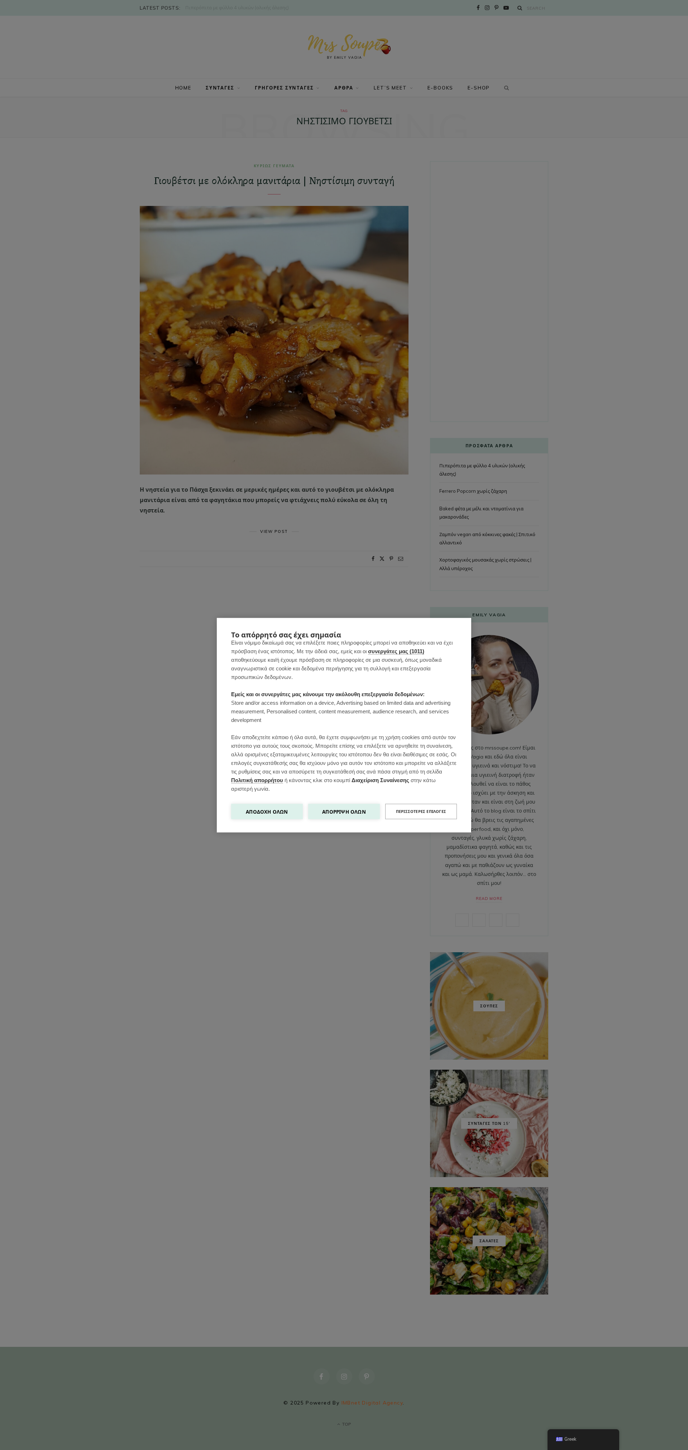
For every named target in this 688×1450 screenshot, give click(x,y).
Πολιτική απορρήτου (257, 780)
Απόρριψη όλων (344, 811)
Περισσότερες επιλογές (421, 811)
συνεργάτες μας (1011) (396, 651)
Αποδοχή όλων (267, 811)
